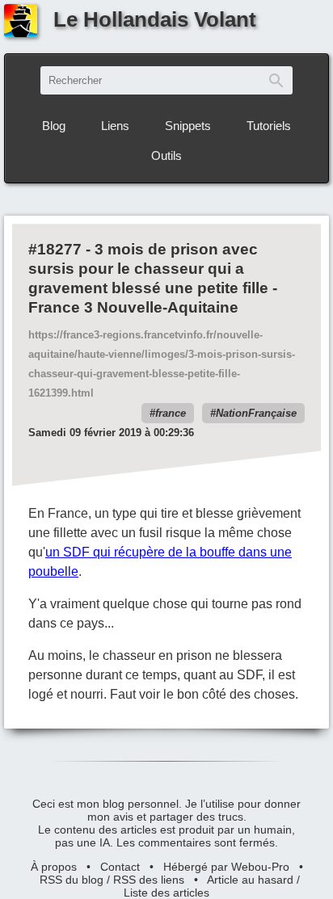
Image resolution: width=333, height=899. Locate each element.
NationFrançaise (256, 413)
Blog (53, 125)
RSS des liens (148, 879)
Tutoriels (269, 125)
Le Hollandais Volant (154, 19)
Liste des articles (166, 892)
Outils (166, 155)
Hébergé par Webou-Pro (226, 866)
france (170, 413)
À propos (54, 866)
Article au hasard (250, 879)
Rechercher (276, 80)
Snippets (188, 125)
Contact (120, 866)
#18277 (55, 249)
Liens (115, 125)
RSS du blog (71, 879)
